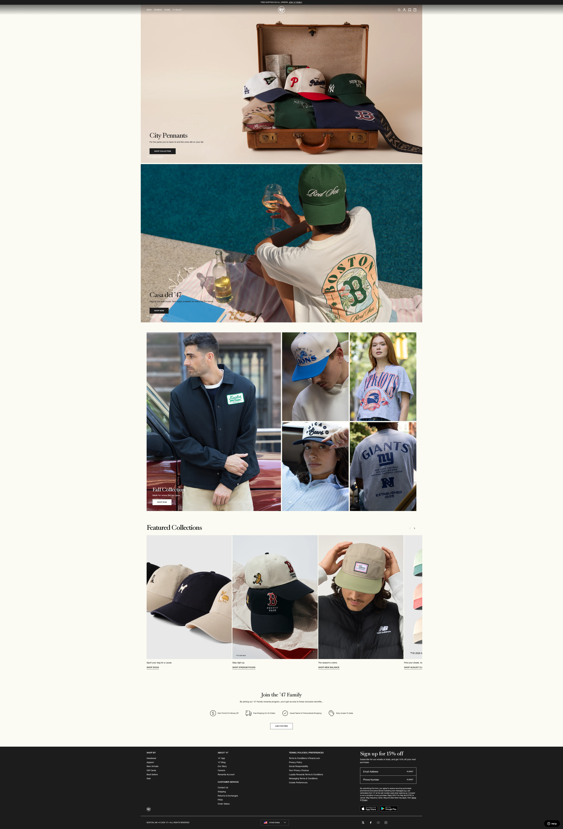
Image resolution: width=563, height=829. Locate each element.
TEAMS (167, 10)
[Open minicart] (414, 9)
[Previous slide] (410, 528)
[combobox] (275, 822)
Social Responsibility (298, 766)
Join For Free (281, 726)
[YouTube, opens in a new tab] (378, 822)
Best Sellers (152, 774)
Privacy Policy (295, 762)
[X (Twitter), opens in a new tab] (363, 822)
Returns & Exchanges (228, 795)
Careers (221, 770)
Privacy (364, 800)
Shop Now (159, 311)
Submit (410, 771)
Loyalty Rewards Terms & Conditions (306, 774)
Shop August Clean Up (416, 667)
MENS (149, 10)
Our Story (222, 766)
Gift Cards (151, 770)
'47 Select (177, 10)
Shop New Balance (328, 667)
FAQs (220, 799)
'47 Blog (221, 762)
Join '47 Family (295, 2)
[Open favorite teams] (409, 9)
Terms (413, 798)
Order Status (224, 803)
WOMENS (158, 10)
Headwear (151, 758)
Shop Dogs (153, 667)
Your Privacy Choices (299, 770)
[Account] (404, 9)
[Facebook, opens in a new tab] (371, 822)
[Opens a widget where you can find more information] (552, 824)
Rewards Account (226, 774)
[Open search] (399, 9)
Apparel (150, 762)
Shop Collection (162, 151)
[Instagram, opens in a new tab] (386, 822)
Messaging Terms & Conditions (303, 778)
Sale (149, 778)
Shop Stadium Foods (243, 667)
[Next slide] (414, 528)
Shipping (222, 791)
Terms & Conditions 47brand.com (304, 758)
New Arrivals (152, 766)
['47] (281, 9)
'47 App (221, 758)
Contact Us (223, 787)
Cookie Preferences (298, 782)
